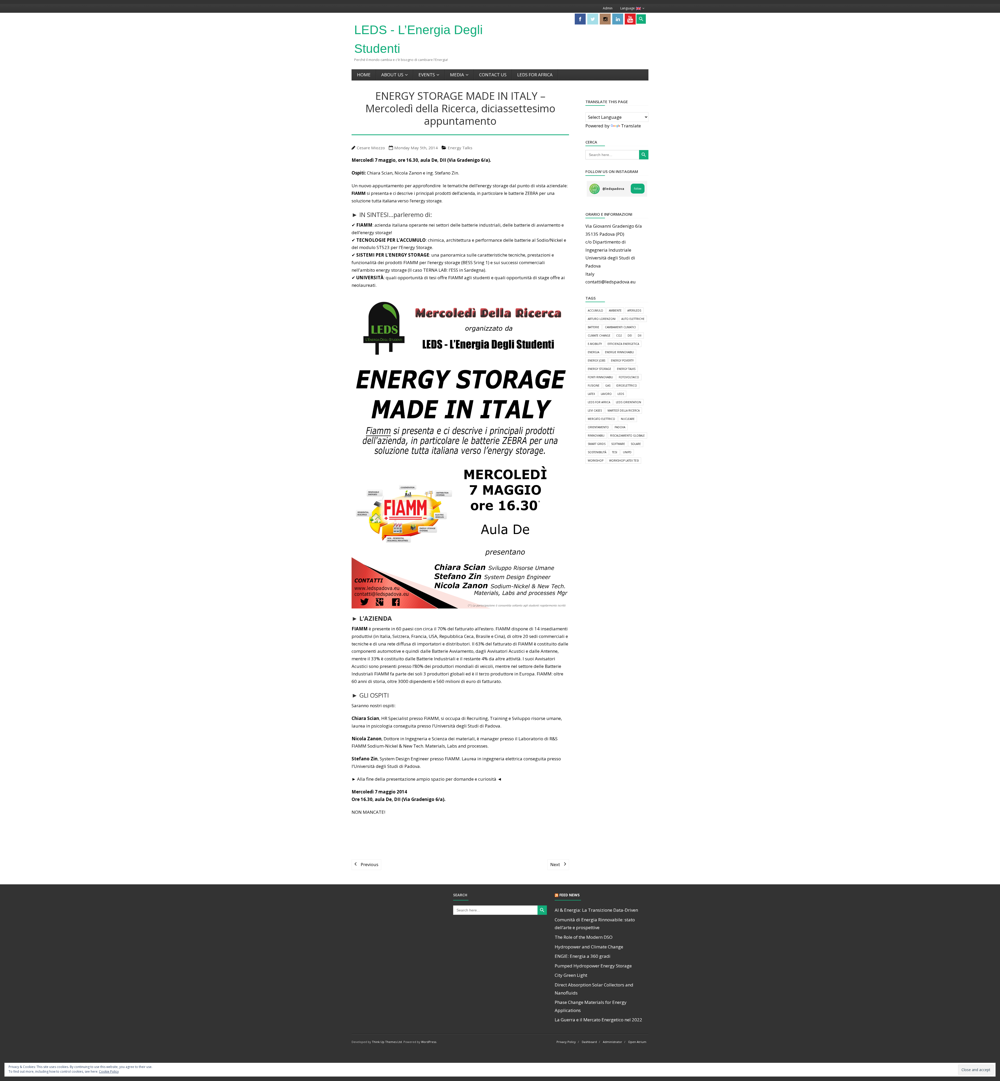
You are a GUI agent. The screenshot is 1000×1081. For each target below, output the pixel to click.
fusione (593, 385)
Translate (631, 126)
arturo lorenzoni (602, 319)
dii (639, 335)
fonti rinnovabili (600, 377)
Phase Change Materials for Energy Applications (591, 1006)
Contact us (493, 75)
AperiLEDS (634, 310)
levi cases (595, 410)
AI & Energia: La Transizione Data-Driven (596, 910)
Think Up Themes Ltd (387, 1042)
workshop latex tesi (624, 460)
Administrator (612, 1042)
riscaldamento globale (627, 435)
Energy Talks (460, 147)
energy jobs (596, 360)
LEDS (620, 394)
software (618, 444)
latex (591, 394)
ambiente (615, 310)
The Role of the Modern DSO (583, 937)
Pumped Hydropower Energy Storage (593, 966)
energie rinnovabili (619, 352)
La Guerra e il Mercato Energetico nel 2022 (598, 1020)
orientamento (598, 427)
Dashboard (589, 1042)
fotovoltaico (629, 377)
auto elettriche (633, 319)
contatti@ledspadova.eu (610, 282)
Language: (628, 8)
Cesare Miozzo (371, 147)
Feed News (569, 894)
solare (636, 444)
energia (593, 352)
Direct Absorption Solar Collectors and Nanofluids (594, 989)
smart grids (596, 444)
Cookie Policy (109, 1071)
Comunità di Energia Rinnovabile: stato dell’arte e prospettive (595, 924)
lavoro (606, 394)
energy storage (599, 369)
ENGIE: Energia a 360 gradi (582, 956)
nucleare (628, 419)
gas (607, 385)
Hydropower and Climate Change (589, 947)
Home (364, 75)
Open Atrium (637, 1042)
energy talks (626, 369)
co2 (619, 335)
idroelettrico (626, 385)
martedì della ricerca (624, 410)
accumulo (595, 310)
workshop (595, 460)
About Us (392, 75)
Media (457, 75)
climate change (599, 335)
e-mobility (595, 344)
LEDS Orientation (628, 402)
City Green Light (571, 975)
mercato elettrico (601, 419)
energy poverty (622, 360)
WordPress (428, 1042)
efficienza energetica (623, 344)
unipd (627, 452)
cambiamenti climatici (620, 327)
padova (620, 427)
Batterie (593, 327)
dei (630, 335)
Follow (637, 188)
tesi (614, 452)
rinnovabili (596, 435)
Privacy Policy (566, 1042)
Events (426, 75)
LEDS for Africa (535, 75)
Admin (607, 8)
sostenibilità (597, 452)
